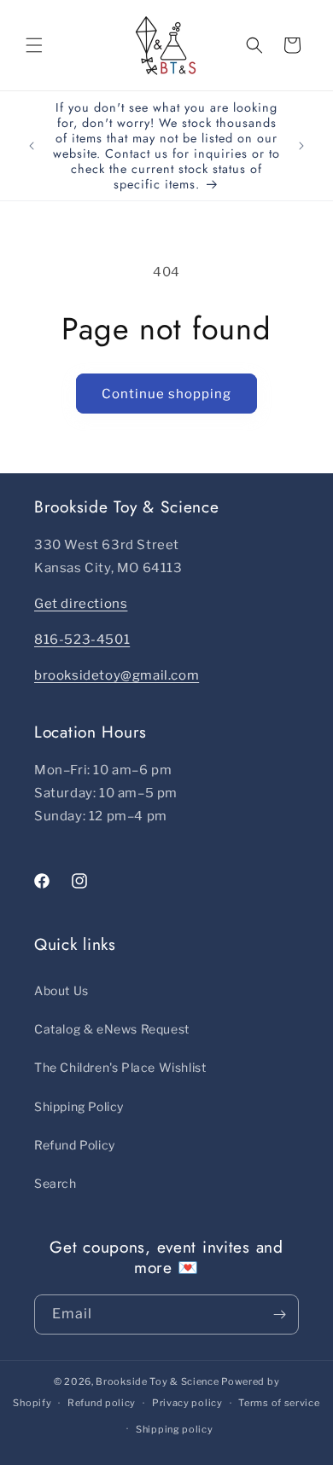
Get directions (80, 603)
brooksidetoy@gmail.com (116, 675)
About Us (61, 990)
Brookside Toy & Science (157, 1381)
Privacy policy (187, 1403)
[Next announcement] (301, 146)
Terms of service (278, 1403)
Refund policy (101, 1403)
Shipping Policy (79, 1106)
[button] (34, 45)
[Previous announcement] (31, 146)
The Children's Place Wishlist (120, 1067)
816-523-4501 (82, 639)
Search (55, 1183)
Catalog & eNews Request (112, 1029)
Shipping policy (174, 1429)
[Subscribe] (279, 1314)
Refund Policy (74, 1145)
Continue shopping (166, 394)
